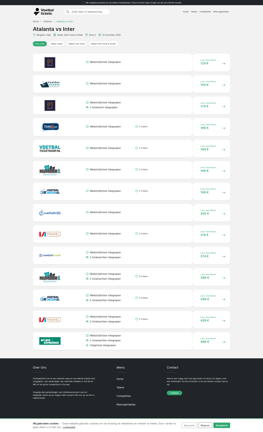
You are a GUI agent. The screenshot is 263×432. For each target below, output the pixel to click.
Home (186, 12)
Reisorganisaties (221, 12)
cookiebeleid (69, 427)
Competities (205, 12)
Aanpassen (189, 425)
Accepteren (222, 425)
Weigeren (205, 425)
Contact (174, 393)
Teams (194, 12)
